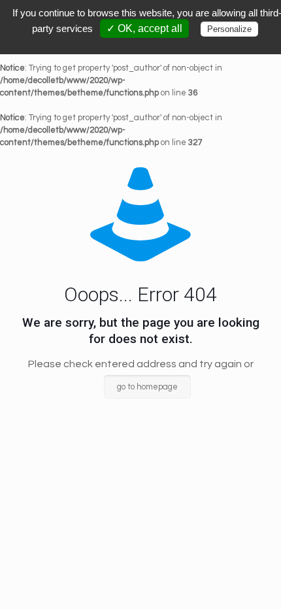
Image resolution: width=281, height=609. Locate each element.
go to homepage (147, 386)
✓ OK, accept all (144, 28)
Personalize (229, 29)
